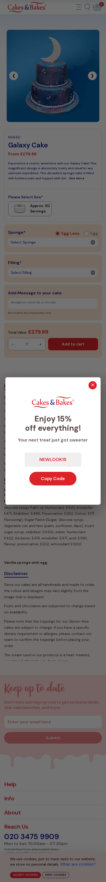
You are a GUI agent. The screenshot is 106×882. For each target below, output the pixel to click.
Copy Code (53, 478)
